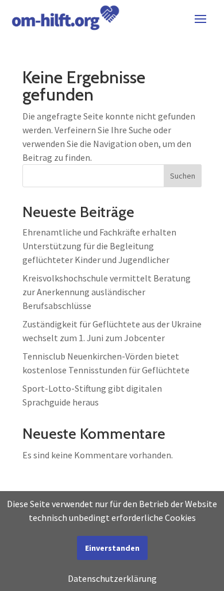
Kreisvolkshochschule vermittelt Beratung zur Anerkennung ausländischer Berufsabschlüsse (106, 291)
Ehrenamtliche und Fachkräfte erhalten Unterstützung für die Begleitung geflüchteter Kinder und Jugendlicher (99, 245)
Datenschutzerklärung (112, 578)
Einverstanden (112, 548)
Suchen (182, 176)
